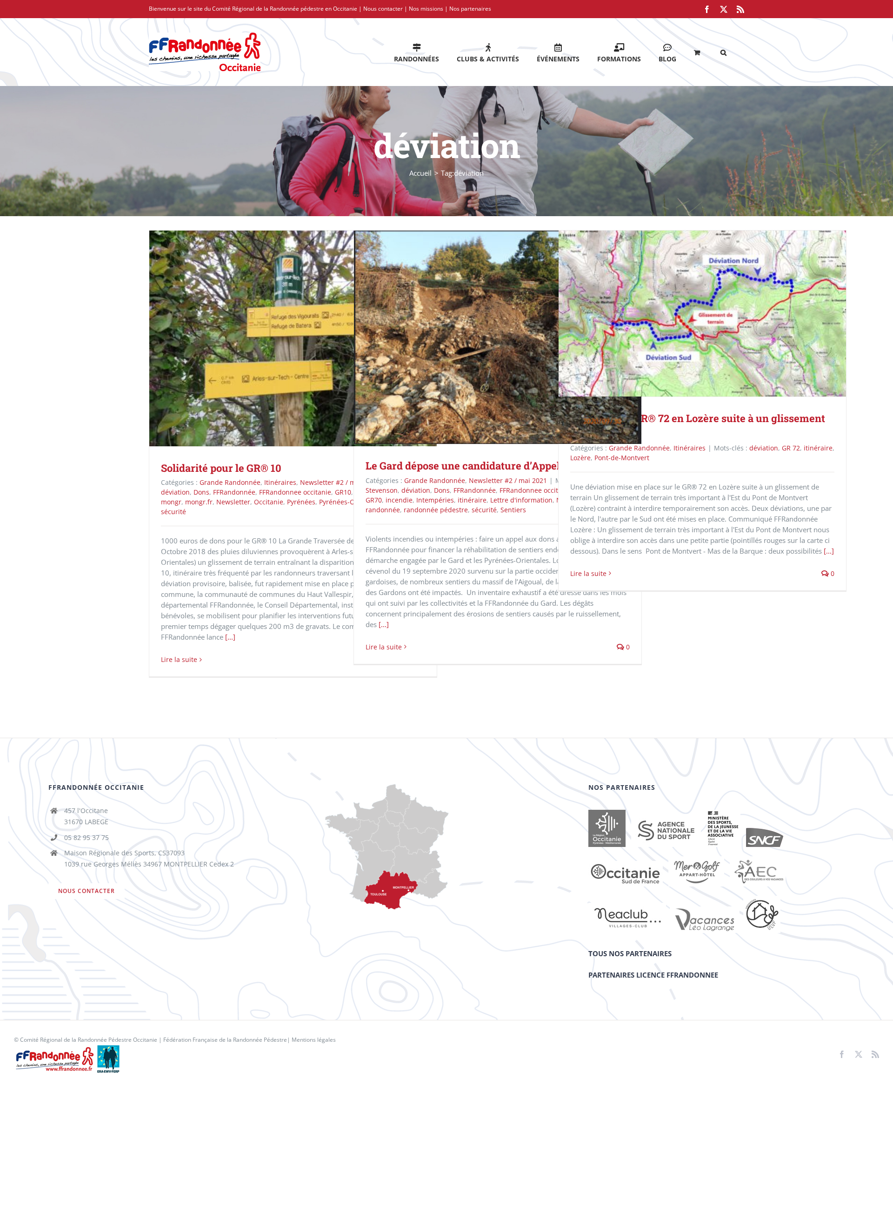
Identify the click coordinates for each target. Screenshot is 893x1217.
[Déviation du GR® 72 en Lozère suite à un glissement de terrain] (702, 314)
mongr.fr (199, 501)
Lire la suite (179, 659)
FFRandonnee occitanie (295, 492)
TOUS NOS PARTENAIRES (630, 953)
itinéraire (472, 500)
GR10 (343, 492)
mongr (171, 501)
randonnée (383, 509)
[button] (723, 52)
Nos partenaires (470, 9)
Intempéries (435, 500)
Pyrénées (301, 501)
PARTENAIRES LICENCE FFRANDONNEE (653, 974)
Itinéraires (280, 482)
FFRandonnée (234, 492)
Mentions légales (314, 1040)
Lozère (580, 457)
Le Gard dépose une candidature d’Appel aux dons (484, 337)
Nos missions (426, 9)
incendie (399, 500)
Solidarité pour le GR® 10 (279, 338)
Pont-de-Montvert (621, 457)
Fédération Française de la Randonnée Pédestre (225, 1040)
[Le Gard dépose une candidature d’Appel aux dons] (497, 337)
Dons (201, 492)
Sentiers (513, 509)
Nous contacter (383, 9)
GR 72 (791, 447)
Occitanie (268, 501)
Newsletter (233, 501)
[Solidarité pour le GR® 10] (293, 338)
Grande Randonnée (230, 482)
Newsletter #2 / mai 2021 (339, 482)
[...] (230, 637)
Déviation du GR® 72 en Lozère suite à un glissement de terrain (689, 313)
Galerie (306, 338)
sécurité (173, 511)
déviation (175, 492)
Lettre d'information (521, 500)
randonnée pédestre (436, 509)
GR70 (374, 500)
